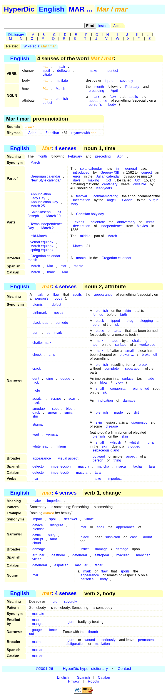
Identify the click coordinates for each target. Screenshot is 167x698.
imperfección (61, 466)
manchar (143, 555)
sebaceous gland (106, 450)
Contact (124, 668)
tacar (98, 565)
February (132, 86)
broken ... (127, 354)
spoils (133, 96)
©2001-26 (44, 668)
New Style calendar (45, 180)
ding (49, 378)
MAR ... (80, 9)
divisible (139, 184)
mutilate (62, 80)
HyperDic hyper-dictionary (85, 668)
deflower (63, 70)
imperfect (111, 70)
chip (52, 354)
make (93, 70)
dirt (136, 412)
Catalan (104, 677)
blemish (62, 98)
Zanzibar (52, 133)
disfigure (56, 525)
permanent (146, 640)
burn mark (54, 332)
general (131, 168)
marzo (78, 266)
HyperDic (19, 9)
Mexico (142, 226)
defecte (38, 472)
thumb (93, 632)
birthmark (39, 312)
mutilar (37, 650)
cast (133, 537)
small (100, 388)
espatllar (61, 565)
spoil (53, 519)
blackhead (40, 322)
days (76, 180)
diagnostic (139, 422)
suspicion (112, 537)
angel (111, 200)
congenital (118, 388)
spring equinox (41, 250)
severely (126, 80)
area (117, 330)
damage (129, 400)
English (51, 9)
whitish (115, 442)
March (60, 88)
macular (122, 555)
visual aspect (68, 458)
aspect (131, 456)
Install (102, 26)
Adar (32, 133)
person (98, 460)
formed (98, 314)
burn (35, 332)
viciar (36, 559)
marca (121, 466)
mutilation (102, 644)
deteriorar (79, 555)
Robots (93, 681)
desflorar (58, 555)
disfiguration (75, 644)
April (114, 90)
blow (103, 382)
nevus (58, 312)
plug (130, 320)
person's (95, 104)
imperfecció (60, 472)
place (100, 330)
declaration (81, 226)
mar (63, 266)
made (149, 378)
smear (52, 412)
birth (123, 314)
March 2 (47, 228)
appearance (103, 294)
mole (36, 390)
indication (105, 400)
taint (53, 539)
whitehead (40, 446)
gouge (65, 378)
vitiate (47, 74)
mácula (83, 466)
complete (112, 368)
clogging (146, 320)
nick (35, 382)
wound (90, 640)
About (117, 26)
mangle (37, 624)
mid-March (38, 236)
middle (85, 236)
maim (36, 642)
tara (152, 466)
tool (95, 344)
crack (36, 368)
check (37, 354)
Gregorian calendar (116, 258)
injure (109, 80)
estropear (102, 555)
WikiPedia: (39, 46)
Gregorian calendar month (44, 258)
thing (117, 460)
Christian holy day (90, 214)
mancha (103, 466)
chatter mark (41, 342)
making (93, 180)
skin (118, 324)
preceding (96, 90)
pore (96, 324)
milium (61, 446)
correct (146, 172)
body (112, 104)
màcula (81, 472)
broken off (149, 354)
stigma (37, 424)
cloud (36, 543)
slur (35, 416)
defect (47, 102)
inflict (84, 549)
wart (35, 434)
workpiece (147, 344)
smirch (69, 412)
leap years (104, 188)
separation (133, 368)
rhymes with (83, 133)
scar (71, 398)
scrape (56, 398)
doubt (147, 537)
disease (112, 426)
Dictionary (16, 35)
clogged (134, 446)
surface (120, 344)
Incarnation (81, 200)
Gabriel (128, 200)
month (42, 156)
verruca (52, 434)
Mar (50, 266)
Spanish (83, 677)
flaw (113, 96)
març (51, 272)
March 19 (53, 216)
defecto (38, 466)
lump (150, 442)
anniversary (126, 222)
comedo (62, 322)
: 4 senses (59, 148)
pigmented (141, 388)
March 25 (37, 206)
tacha (137, 466)
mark (99, 350)
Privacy (74, 681)
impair (37, 519)
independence (111, 226)
